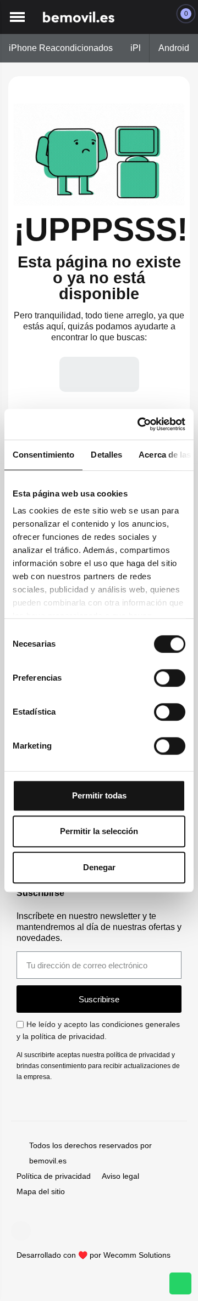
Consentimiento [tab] (43, 454)
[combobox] (72, 374)
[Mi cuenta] (159, 16)
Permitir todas (99, 795)
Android (173, 48)
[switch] (169, 678)
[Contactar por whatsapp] (180, 1283)
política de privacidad (68, 1036)
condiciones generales (141, 1024)
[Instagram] (21, 1231)
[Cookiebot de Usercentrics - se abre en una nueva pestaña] (139, 424)
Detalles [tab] (106, 454)
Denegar (99, 867)
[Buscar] (121, 374)
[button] (17, 17)
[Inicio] (78, 17)
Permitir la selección (99, 831)
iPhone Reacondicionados (61, 48)
